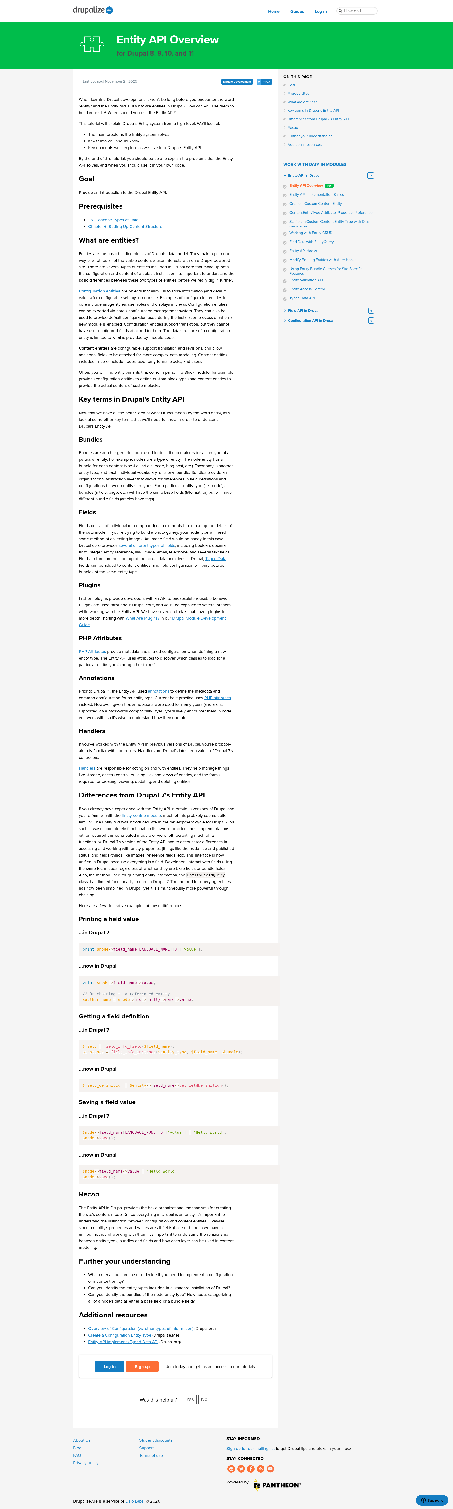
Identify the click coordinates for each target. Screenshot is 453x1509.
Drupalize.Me (93, 10)
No (204, 1399)
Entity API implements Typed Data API (123, 1342)
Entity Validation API (306, 280)
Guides (297, 11)
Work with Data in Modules (314, 164)
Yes (190, 1399)
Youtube (270, 1469)
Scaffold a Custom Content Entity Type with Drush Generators (330, 224)
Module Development (237, 82)
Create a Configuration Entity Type (119, 1335)
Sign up (142, 1366)
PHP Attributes (92, 651)
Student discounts (155, 1440)
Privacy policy (86, 1463)
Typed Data (215, 559)
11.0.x (266, 82)
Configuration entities (99, 291)
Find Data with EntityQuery (311, 242)
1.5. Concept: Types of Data (113, 220)
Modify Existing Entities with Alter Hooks (322, 259)
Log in (321, 11)
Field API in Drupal (303, 310)
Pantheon (277, 1485)
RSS (260, 1469)
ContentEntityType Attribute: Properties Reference (331, 212)
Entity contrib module (141, 815)
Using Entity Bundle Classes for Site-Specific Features (325, 271)
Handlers (87, 768)
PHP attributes (217, 698)
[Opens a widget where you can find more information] (432, 1501)
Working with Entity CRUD (310, 233)
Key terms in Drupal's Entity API (313, 110)
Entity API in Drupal (304, 175)
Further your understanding (310, 136)
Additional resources (305, 144)
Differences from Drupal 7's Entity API (318, 119)
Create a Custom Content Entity (315, 203)
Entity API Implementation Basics (316, 194)
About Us (81, 1440)
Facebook (251, 1469)
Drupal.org (231, 1469)
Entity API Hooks (303, 251)
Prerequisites (298, 93)
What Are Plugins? (142, 618)
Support (146, 1448)
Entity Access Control (307, 289)
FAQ (77, 1455)
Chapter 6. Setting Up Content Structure (125, 226)
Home (274, 11)
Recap (293, 127)
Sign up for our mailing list (250, 1448)
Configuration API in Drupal (311, 320)
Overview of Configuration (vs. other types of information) (140, 1328)
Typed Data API (302, 298)
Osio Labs (134, 1501)
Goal (291, 85)
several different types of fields (147, 545)
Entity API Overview (310, 185)
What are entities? (302, 102)
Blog (77, 1448)
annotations (158, 691)
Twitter (241, 1469)
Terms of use (151, 1455)
